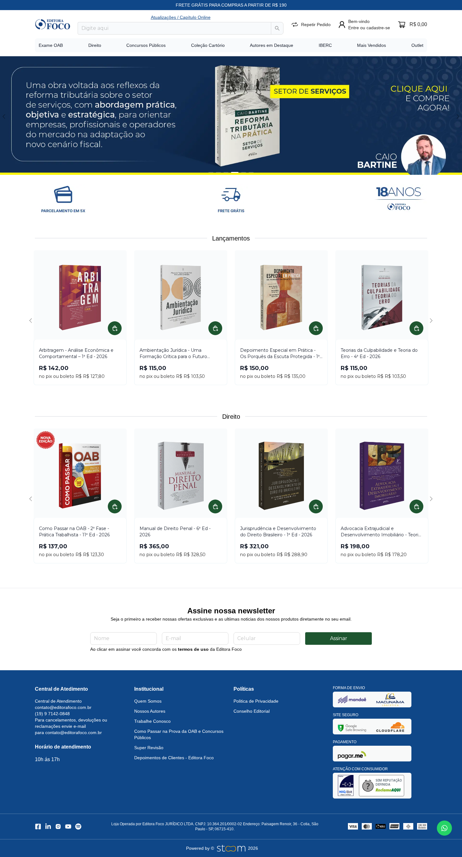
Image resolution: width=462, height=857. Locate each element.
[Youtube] (68, 826)
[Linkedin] (48, 826)
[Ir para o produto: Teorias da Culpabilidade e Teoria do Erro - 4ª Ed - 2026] (381, 297)
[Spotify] (78, 826)
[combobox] (174, 28)
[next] (456, 116)
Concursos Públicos (146, 45)
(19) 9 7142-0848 (52, 713)
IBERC (325, 45)
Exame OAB (51, 45)
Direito (94, 45)
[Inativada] (352, 699)
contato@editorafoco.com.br (63, 707)
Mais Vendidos (371, 45)
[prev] (5, 116)
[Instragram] (58, 826)
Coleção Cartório (208, 45)
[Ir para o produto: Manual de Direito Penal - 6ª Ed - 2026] (180, 476)
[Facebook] (38, 826)
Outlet (417, 45)
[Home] (52, 24)
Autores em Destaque (271, 45)
